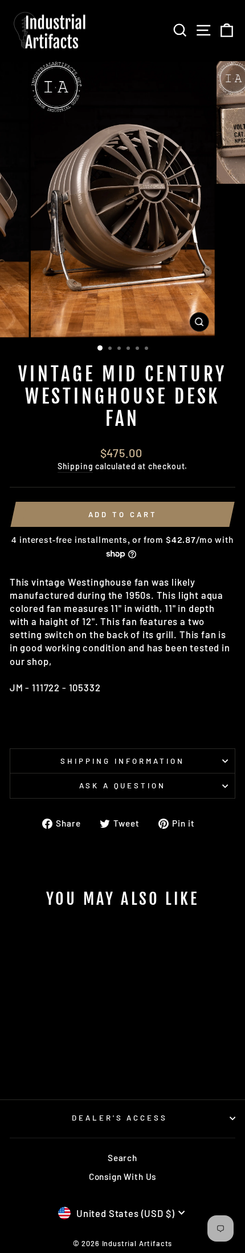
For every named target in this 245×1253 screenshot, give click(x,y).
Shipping (75, 466)
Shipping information (122, 761)
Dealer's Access (120, 1117)
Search (122, 1158)
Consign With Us (122, 1176)
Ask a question (122, 785)
